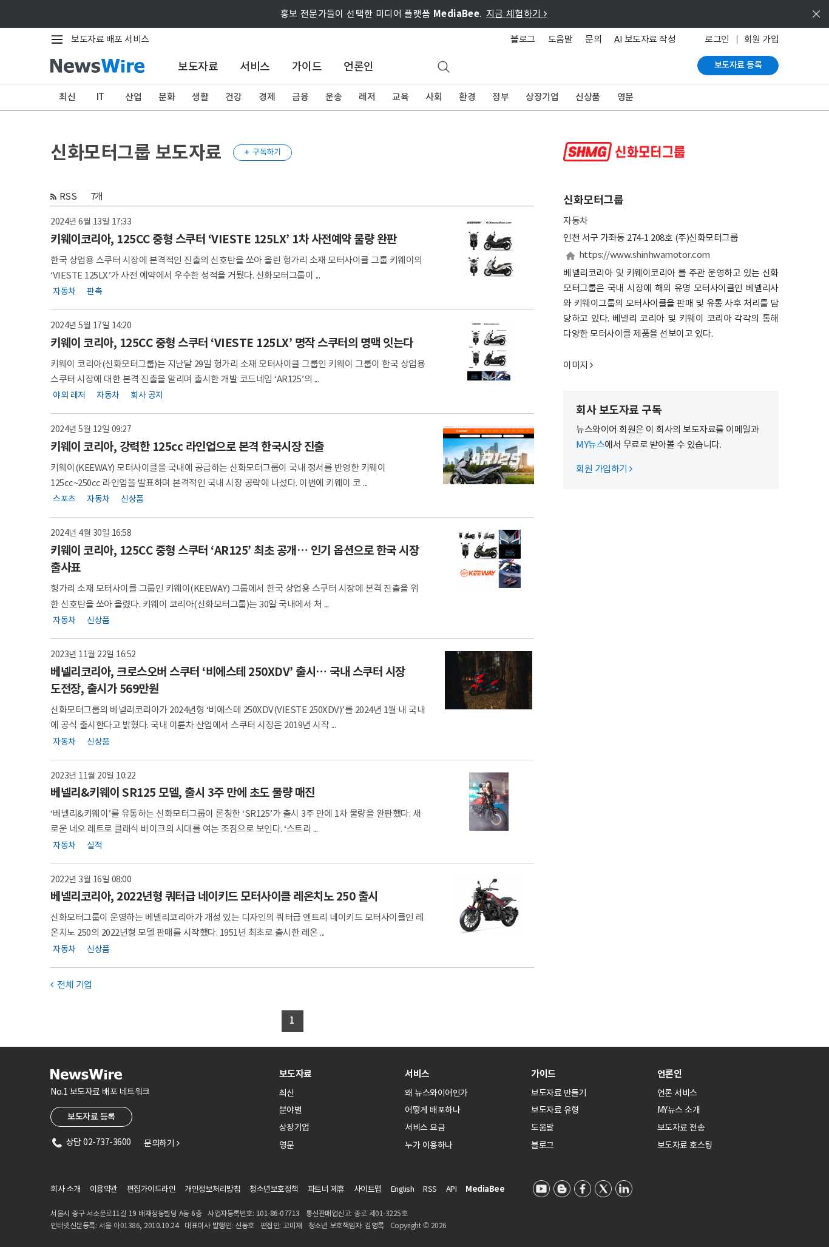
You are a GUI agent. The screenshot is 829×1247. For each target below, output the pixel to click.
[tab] (337, 1073)
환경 (467, 97)
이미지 (575, 365)
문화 (166, 97)
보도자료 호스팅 (684, 1145)
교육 (400, 97)
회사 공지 (146, 395)
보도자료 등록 (738, 64)
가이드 (307, 66)
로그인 (717, 39)
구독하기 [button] (263, 152)
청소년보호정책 (274, 1189)
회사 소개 (65, 1189)
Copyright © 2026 (418, 1225)
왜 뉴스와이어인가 (436, 1092)
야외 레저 (69, 395)
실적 (94, 844)
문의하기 (161, 1143)
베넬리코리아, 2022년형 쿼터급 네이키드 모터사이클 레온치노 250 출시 (214, 896)
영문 (625, 97)
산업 (133, 97)
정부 (500, 97)
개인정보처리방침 (212, 1189)
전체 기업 (71, 984)
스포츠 (64, 498)
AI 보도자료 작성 (644, 39)
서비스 (255, 66)
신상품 (587, 97)
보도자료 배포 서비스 (110, 39)
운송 (333, 97)
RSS (68, 196)
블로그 (522, 39)
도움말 (560, 39)
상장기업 (542, 97)
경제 (267, 97)
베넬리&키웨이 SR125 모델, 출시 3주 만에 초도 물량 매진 (182, 792)
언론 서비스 (677, 1092)
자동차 (64, 291)
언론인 (358, 66)
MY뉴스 (590, 444)
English (402, 1189)
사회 (433, 97)
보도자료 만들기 (558, 1092)
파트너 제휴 (326, 1189)
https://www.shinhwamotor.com (644, 254)
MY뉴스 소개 (678, 1109)
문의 (593, 39)
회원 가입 (761, 39)
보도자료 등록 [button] (91, 1116)
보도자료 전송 (681, 1127)
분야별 (290, 1109)
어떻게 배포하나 (432, 1109)
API (451, 1189)
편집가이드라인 (151, 1189)
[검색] (444, 67)
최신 (67, 97)
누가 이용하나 (429, 1145)
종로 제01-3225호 (380, 1213)
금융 (300, 97)
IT (100, 97)
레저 (367, 97)
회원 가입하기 (604, 469)
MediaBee (484, 1189)
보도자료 (198, 66)
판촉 (94, 291)
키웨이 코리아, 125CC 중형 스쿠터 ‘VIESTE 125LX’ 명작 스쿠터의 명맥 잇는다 (231, 343)
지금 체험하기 (516, 13)
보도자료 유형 (555, 1109)
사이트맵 (368, 1189)
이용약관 (104, 1189)
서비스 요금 (425, 1127)
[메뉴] (59, 39)
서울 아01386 (119, 1225)
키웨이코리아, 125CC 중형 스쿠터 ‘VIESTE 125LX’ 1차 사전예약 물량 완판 (223, 239)
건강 (233, 97)
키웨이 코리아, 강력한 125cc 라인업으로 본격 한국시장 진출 (187, 446)
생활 (200, 97)
